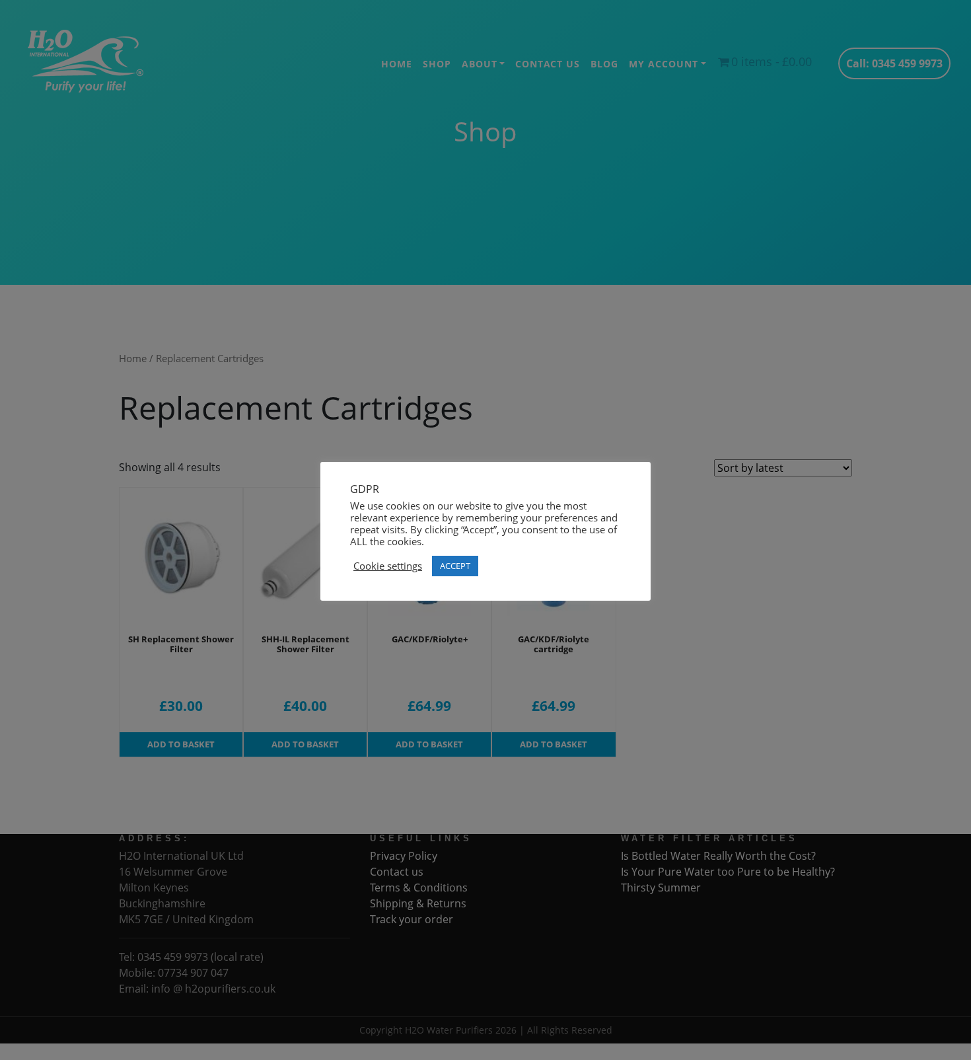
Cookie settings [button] (387, 566)
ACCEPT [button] (455, 566)
